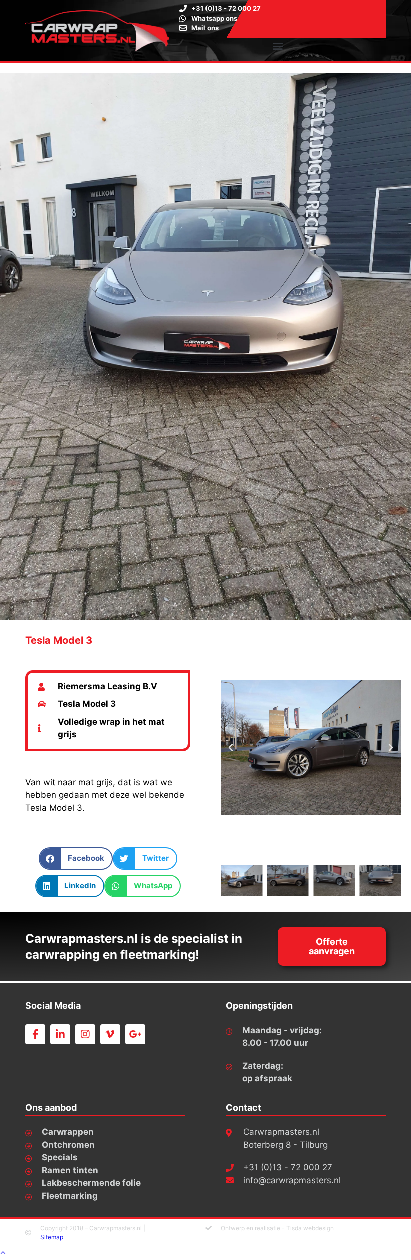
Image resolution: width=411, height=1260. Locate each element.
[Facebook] (35, 1034)
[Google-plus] (135, 1034)
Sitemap (51, 1237)
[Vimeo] (110, 1034)
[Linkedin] (60, 1034)
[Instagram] (85, 1034)
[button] (277, 46)
